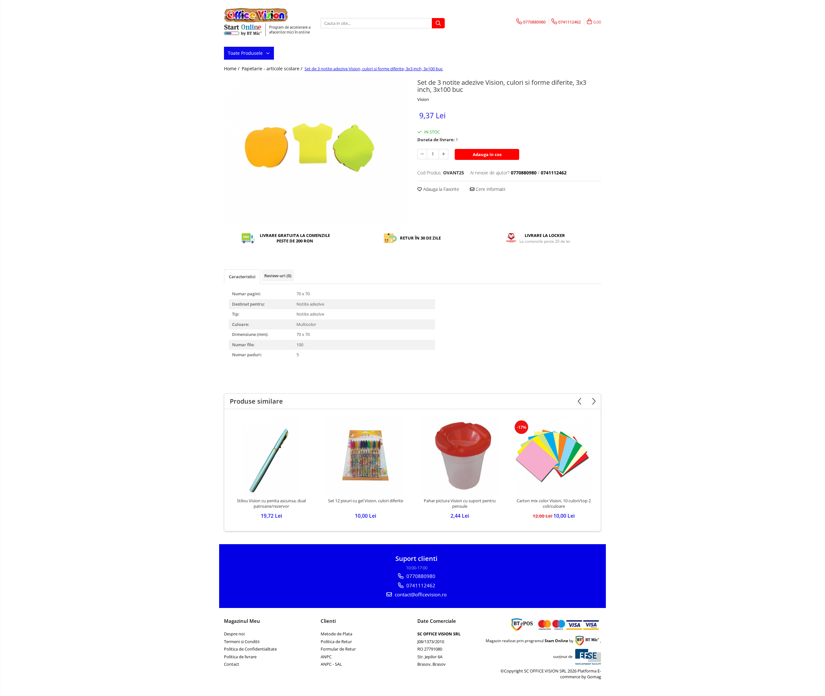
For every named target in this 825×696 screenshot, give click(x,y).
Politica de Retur (336, 641)
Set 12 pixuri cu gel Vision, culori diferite (365, 501)
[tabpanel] (316, 151)
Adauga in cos (487, 154)
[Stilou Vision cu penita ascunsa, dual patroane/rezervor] (271, 455)
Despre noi (234, 634)
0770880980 (420, 576)
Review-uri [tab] (277, 276)
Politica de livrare (240, 657)
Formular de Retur (338, 649)
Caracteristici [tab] (242, 276)
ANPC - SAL (331, 664)
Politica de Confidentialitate (250, 649)
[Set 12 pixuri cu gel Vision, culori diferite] (365, 455)
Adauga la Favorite (440, 189)
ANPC (326, 657)
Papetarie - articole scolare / (273, 68)
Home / (232, 68)
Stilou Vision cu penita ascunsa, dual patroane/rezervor (271, 503)
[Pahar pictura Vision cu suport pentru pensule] (459, 455)
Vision (423, 99)
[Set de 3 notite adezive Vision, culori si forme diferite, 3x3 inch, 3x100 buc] (316, 151)
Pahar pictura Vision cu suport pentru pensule (460, 503)
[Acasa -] (256, 15)
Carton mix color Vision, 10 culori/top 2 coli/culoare (554, 503)
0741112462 (420, 585)
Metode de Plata (336, 634)
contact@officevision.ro (420, 594)
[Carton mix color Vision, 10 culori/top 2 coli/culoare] (553, 455)
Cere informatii (489, 189)
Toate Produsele (246, 53)
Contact (231, 664)
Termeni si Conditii (241, 641)
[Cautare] (438, 23)
